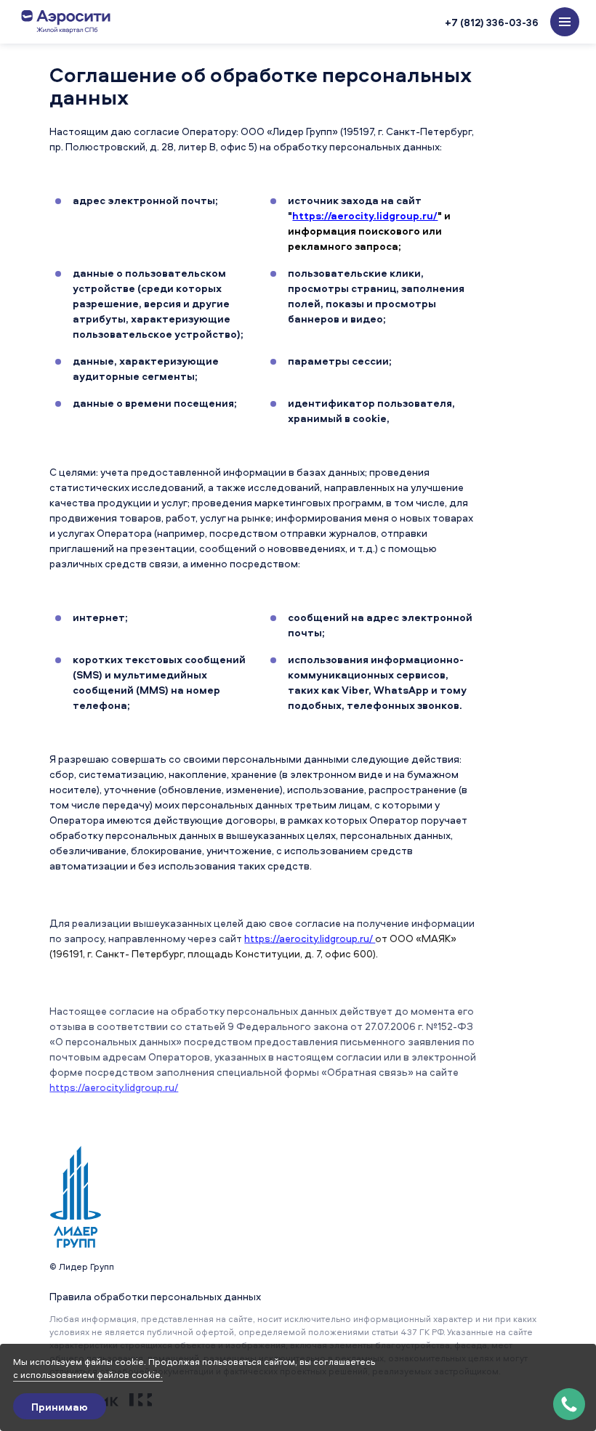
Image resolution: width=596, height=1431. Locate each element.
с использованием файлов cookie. (88, 1375)
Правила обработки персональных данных (155, 1296)
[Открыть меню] (564, 21)
